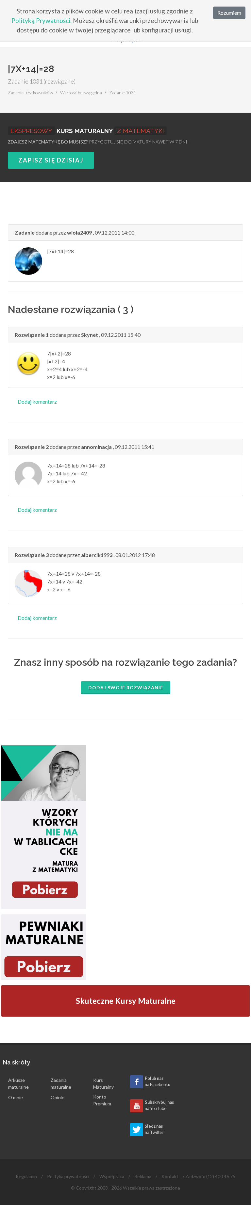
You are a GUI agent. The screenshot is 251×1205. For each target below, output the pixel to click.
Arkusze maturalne (18, 1083)
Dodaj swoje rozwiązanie (125, 687)
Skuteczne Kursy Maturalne (126, 1000)
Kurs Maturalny (103, 1083)
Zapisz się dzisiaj (51, 160)
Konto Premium (102, 1100)
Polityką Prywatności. (41, 20)
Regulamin (26, 1176)
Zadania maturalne (61, 1083)
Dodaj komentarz (37, 401)
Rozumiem (229, 13)
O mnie (15, 1097)
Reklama (142, 1176)
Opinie (57, 1097)
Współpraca (111, 1176)
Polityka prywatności (68, 1176)
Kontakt (169, 1176)
